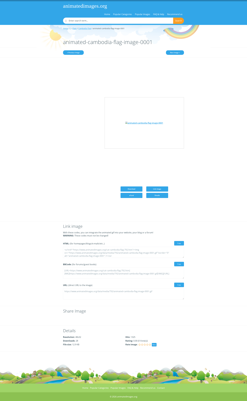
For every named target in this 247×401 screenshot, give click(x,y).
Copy (179, 243)
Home (107, 14)
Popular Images (142, 14)
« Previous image (73, 52)
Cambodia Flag (84, 28)
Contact (161, 387)
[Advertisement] (82, 99)
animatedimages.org (85, 5)
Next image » (175, 52)
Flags (74, 28)
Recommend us (174, 14)
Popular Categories (122, 14)
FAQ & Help (158, 14)
